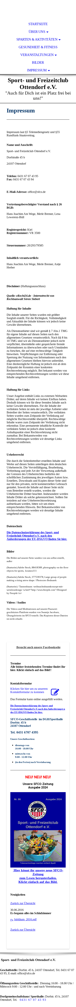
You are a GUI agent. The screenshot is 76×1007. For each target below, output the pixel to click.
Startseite (38, 24)
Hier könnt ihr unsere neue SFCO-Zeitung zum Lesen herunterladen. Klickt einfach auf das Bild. (38, 876)
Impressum (36, 70)
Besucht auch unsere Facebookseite (38, 647)
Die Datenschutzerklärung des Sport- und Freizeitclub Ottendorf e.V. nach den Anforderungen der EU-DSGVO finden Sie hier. (37, 536)
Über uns (37, 32)
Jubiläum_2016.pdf (25, 919)
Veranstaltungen (36, 55)
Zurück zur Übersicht (22, 903)
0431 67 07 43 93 (33, 999)
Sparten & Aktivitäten (36, 39)
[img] (38, 10)
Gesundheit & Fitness (38, 47)
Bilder (38, 62)
